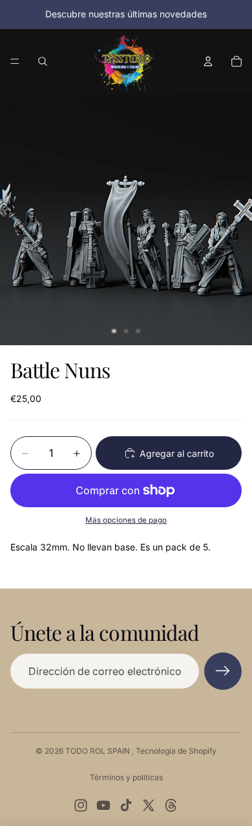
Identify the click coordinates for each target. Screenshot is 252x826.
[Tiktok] (126, 805)
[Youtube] (103, 805)
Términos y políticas (126, 777)
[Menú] (15, 61)
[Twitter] (148, 805)
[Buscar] (42, 61)
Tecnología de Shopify (176, 751)
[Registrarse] (223, 671)
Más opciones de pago (126, 520)
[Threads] (171, 805)
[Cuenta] (208, 61)
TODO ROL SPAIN (98, 751)
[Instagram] (81, 805)
